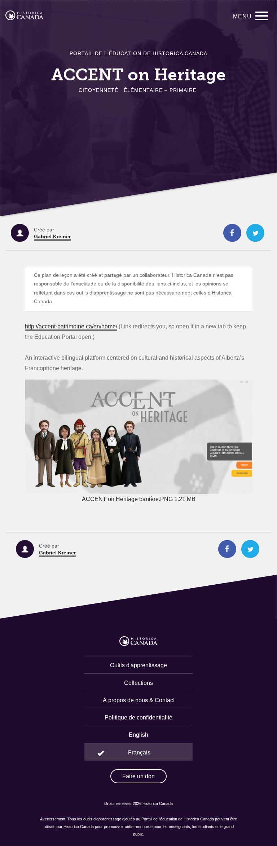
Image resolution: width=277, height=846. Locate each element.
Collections (138, 683)
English (138, 735)
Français (139, 752)
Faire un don (138, 776)
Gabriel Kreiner (52, 236)
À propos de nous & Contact (139, 700)
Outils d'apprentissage (138, 665)
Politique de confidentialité (138, 717)
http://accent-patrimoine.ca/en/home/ (71, 326)
